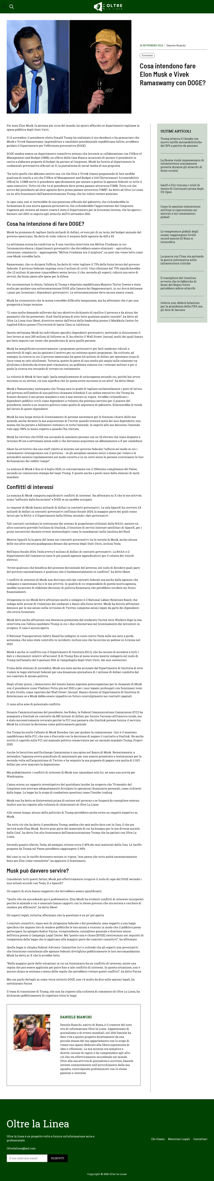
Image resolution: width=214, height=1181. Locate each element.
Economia (147, 55)
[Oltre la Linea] (109, 6)
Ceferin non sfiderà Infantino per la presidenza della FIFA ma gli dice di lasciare (181, 306)
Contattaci (200, 1139)
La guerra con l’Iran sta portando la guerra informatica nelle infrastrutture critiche (182, 260)
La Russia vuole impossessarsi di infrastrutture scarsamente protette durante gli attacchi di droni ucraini (182, 165)
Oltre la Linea (118, 1174)
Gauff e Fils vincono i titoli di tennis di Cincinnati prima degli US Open (182, 188)
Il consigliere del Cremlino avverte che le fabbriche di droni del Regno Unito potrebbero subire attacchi (178, 283)
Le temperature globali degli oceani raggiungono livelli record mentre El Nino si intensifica (179, 237)
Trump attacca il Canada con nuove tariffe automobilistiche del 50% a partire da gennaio (181, 142)
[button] (11, 6)
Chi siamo (158, 1139)
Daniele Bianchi (176, 45)
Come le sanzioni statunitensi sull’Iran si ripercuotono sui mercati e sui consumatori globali (180, 212)
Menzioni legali (179, 1139)
